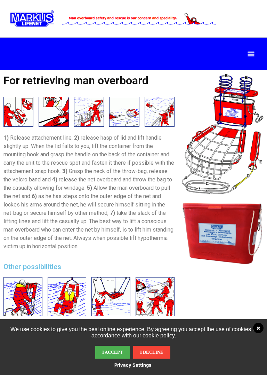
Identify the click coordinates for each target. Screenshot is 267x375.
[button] (251, 54)
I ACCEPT (112, 352)
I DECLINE (151, 352)
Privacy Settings (132, 365)
